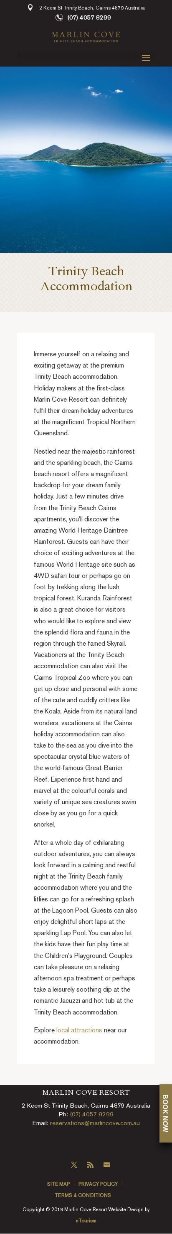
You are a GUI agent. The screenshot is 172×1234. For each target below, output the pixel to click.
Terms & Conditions (83, 1196)
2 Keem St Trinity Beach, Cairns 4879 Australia (92, 8)
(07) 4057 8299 (89, 18)
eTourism (86, 1221)
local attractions (79, 1031)
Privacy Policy (98, 1184)
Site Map (58, 1184)
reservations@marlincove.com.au (95, 1123)
